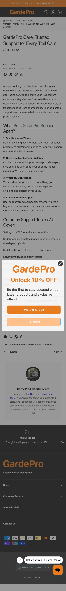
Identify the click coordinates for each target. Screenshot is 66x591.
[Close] (60, 263)
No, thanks (33, 321)
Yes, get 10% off (34, 309)
